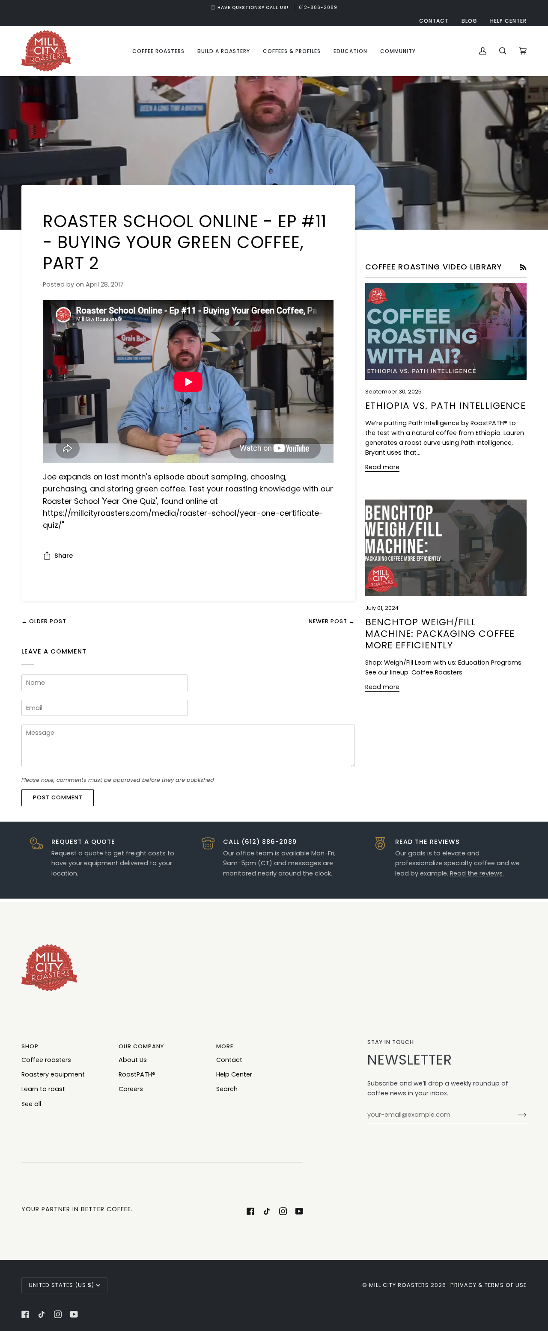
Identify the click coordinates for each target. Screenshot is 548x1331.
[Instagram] (283, 1211)
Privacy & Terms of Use (488, 1285)
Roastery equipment (53, 1074)
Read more (382, 467)
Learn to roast (43, 1089)
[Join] (515, 1115)
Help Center (234, 1074)
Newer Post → (332, 621)
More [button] (224, 1046)
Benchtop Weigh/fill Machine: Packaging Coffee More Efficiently (440, 633)
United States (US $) (61, 1285)
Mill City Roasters (399, 1285)
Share (63, 555)
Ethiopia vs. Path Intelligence (445, 405)
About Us (133, 1060)
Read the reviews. (477, 873)
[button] (158, 51)
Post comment (58, 797)
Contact (229, 1060)
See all (31, 1104)
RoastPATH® (137, 1074)
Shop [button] (30, 1046)
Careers (131, 1089)
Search (227, 1089)
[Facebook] (250, 1211)
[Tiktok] (267, 1211)
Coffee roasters (46, 1060)
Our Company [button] (141, 1046)
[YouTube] (299, 1211)
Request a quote (77, 853)
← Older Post (43, 621)
